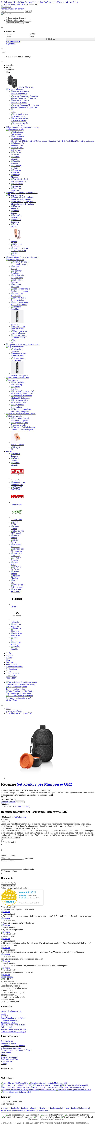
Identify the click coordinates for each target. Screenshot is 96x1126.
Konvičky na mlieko (19, 304)
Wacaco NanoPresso (19, 94)
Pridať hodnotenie (8, 886)
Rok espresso (16, 150)
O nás (3, 2)
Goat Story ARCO (18, 251)
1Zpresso (14, 208)
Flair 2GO (75, 141)
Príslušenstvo (23, 378)
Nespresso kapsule (18, 425)
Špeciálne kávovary (31, 127)
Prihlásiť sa (50, 39)
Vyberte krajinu (12, 20)
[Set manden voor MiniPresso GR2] (59, 1087)
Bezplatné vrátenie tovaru (11, 1011)
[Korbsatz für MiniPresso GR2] (75, 1085)
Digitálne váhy (17, 278)
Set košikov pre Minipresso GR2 (19, 713)
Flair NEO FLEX (64, 141)
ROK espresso (16, 587)
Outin (13, 112)
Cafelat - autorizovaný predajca (13, 1031)
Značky (9, 451)
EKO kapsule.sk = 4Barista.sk (13, 1025)
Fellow (13, 226)
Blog (22, 2)
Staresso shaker (17, 360)
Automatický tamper (19, 264)
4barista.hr (65, 1108)
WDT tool (15, 286)
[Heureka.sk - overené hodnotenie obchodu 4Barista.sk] (22, 905)
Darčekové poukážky (52, 2)
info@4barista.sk (8, 4)
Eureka (14, 213)
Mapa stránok (6, 1052)
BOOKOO (15, 489)
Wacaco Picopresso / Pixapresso (23, 98)
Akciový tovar (66, 2)
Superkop (15, 190)
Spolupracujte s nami (9, 1022)
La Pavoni (15, 154)
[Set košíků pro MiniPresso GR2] (15, 1083)
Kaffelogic (15, 644)
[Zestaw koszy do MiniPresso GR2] (47, 1085)
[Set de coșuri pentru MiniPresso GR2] (17, 1085)
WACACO (15, 635)
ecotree (14, 529)
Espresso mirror (17, 329)
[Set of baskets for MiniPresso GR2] (16, 1087)
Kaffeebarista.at (20, 817)
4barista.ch (84, 1108)
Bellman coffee (17, 145)
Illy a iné (14, 449)
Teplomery (15, 324)
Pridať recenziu (7, 977)
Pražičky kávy (16, 384)
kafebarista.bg (32, 1110)
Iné (12, 342)
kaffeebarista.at (7, 1110)
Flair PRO (33, 141)
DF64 (13, 524)
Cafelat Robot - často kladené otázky (20, 684)
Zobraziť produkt (8, 802)
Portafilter (15, 309)
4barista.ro (25, 1108)
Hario (13, 255)
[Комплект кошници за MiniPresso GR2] (73, 1090)
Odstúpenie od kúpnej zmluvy (13, 1046)
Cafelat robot (16, 134)
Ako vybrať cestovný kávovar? (18, 698)
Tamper (14, 269)
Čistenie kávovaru (18, 333)
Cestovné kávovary (26, 87)
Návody (4, 1064)
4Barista (14, 460)
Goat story (15, 168)
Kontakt (17, 2)
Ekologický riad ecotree (20, 398)
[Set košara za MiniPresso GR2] (44, 1087)
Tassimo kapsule (17, 445)
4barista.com (55, 1108)
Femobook (15, 246)
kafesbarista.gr (20, 1110)
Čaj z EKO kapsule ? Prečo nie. (18, 693)
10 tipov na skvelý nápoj (15, 689)
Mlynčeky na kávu (30, 193)
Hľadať (28, 11)
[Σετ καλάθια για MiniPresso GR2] (41, 1090)
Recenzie (28, 2)
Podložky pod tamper (19, 291)
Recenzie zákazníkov (9, 1057)
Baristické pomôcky (32, 257)
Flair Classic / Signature (46, 141)
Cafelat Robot (16, 504)
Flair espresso (16, 139)
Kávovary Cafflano (18, 121)
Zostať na (14, 23)
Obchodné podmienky (10, 1020)
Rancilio (14, 163)
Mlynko (14, 242)
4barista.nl (75, 1108)
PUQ (13, 582)
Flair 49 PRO (23, 141)
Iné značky (15, 217)
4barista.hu (15, 1108)
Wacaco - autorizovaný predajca (13, 1029)
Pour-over (15, 172)
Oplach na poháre (18, 338)
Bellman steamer (17, 356)
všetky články (11, 700)
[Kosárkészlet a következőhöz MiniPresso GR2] (48, 1083)
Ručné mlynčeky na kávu (21, 199)
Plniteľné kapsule (29, 414)
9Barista (14, 159)
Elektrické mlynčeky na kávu (22, 204)
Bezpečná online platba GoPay (13, 1018)
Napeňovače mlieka (31, 344)
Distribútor (15, 273)
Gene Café (15, 556)
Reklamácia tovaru (8, 1043)
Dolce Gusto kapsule (19, 420)
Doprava (9, 2)
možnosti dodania (22, 806)
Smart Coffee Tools (18, 181)
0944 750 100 (21, 4)
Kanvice (14, 389)
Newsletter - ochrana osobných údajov (16, 1050)
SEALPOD (15, 591)
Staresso (14, 607)
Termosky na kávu (18, 402)
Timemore (15, 222)
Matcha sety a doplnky (20, 411)
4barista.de (44, 1108)
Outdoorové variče (18, 125)
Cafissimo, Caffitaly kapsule (22, 429)
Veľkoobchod (37, 2)
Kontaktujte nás (7, 1041)
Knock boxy (16, 295)
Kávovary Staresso (18, 116)
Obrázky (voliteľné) (9, 871)
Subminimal (15, 351)
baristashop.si (44, 1110)
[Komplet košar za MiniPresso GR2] (16, 1092)
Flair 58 (14, 141)
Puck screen (15, 282)
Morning (14, 177)
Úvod (8, 709)
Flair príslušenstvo (87, 141)
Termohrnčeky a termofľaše (22, 393)
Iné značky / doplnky (19, 375)
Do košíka (20, 802)
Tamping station (17, 300)
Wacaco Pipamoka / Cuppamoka (24, 107)
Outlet (75, 2)
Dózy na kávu (16, 407)
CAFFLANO (16, 520)
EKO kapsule (16, 533)
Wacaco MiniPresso (19, 103)
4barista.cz (5, 1108)
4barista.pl (34, 1108)
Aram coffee (16, 186)
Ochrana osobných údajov (11, 1048)
